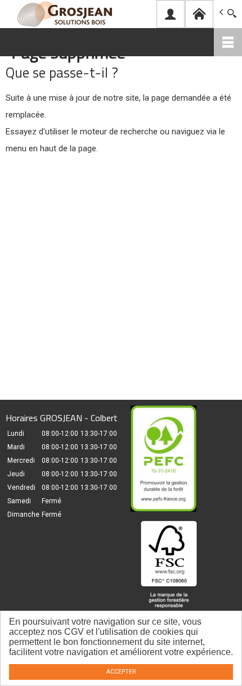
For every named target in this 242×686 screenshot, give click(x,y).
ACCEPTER (121, 672)
